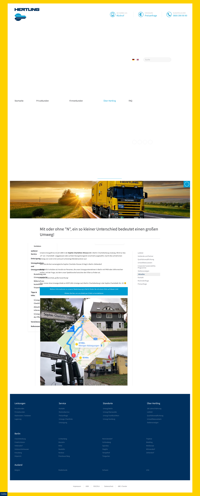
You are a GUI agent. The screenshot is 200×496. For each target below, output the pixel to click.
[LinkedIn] (145, 142)
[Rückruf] (112, 14)
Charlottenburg (20, 439)
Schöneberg (106, 442)
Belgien (17, 470)
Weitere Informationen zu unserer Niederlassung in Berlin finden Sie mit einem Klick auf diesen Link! (84, 289)
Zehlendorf (150, 453)
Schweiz (105, 470)
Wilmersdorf (150, 449)
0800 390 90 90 (180, 15)
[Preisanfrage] (141, 14)
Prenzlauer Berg (64, 456)
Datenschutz (108, 486)
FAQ (130, 100)
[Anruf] (169, 14)
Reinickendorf (107, 439)
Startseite (19, 100)
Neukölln (61, 449)
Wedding (149, 442)
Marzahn (61, 442)
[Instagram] (140, 142)
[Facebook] (134, 142)
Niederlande (62, 470)
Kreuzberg (18, 453)
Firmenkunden (76, 100)
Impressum (77, 486)
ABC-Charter (122, 486)
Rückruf (120, 15)
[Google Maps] (150, 142)
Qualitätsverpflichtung (146, 259)
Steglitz (105, 449)
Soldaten (36, 246)
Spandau (105, 446)
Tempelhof (106, 453)
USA (147, 470)
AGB (87, 486)
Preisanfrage (151, 15)
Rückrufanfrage (143, 281)
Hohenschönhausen (22, 449)
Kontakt (141, 277)
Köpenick (18, 456)
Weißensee (150, 446)
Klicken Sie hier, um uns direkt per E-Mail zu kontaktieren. (84, 293)
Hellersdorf (18, 446)
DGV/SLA (96, 486)
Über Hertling (109, 100)
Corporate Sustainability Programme (146, 267)
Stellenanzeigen (143, 271)
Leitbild (140, 253)
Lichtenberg (62, 439)
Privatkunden (42, 100)
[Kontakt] (187, 184)
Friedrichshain (20, 442)
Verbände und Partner (145, 256)
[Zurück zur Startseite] (27, 14)
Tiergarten (106, 456)
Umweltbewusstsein (145, 262)
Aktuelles (141, 274)
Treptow (149, 439)
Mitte (60, 446)
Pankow (61, 453)
